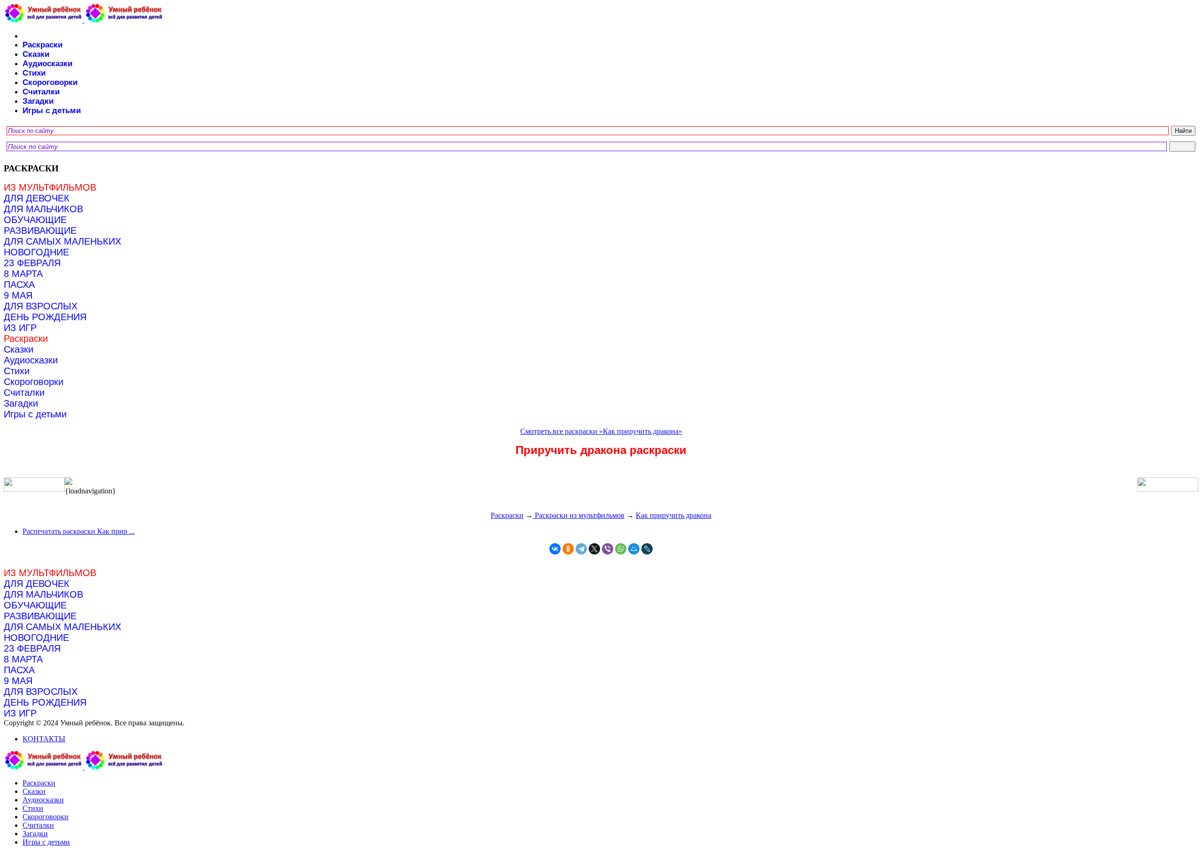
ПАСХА (19, 284)
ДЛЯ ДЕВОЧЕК (36, 198)
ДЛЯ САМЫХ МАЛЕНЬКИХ (62, 241)
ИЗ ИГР (20, 328)
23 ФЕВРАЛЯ (32, 263)
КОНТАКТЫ (44, 739)
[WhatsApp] (620, 548)
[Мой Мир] (634, 548)
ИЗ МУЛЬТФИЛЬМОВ (50, 187)
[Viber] (607, 548)
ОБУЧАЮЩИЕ (35, 220)
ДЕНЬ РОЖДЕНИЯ (45, 317)
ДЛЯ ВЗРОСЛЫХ (40, 306)
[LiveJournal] (647, 548)
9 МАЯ (18, 295)
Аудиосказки (47, 63)
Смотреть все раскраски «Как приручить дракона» (601, 431)
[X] (594, 548)
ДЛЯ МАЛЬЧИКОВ (43, 209)
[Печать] (601, 482)
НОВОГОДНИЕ (36, 252)
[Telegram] (581, 548)
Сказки (36, 54)
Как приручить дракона (673, 515)
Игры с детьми (52, 110)
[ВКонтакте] (555, 548)
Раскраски (42, 44)
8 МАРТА (23, 274)
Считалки (41, 91)
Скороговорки (50, 82)
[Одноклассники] (568, 548)
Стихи (34, 73)
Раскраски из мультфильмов (578, 515)
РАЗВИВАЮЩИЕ (40, 230)
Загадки (38, 101)
